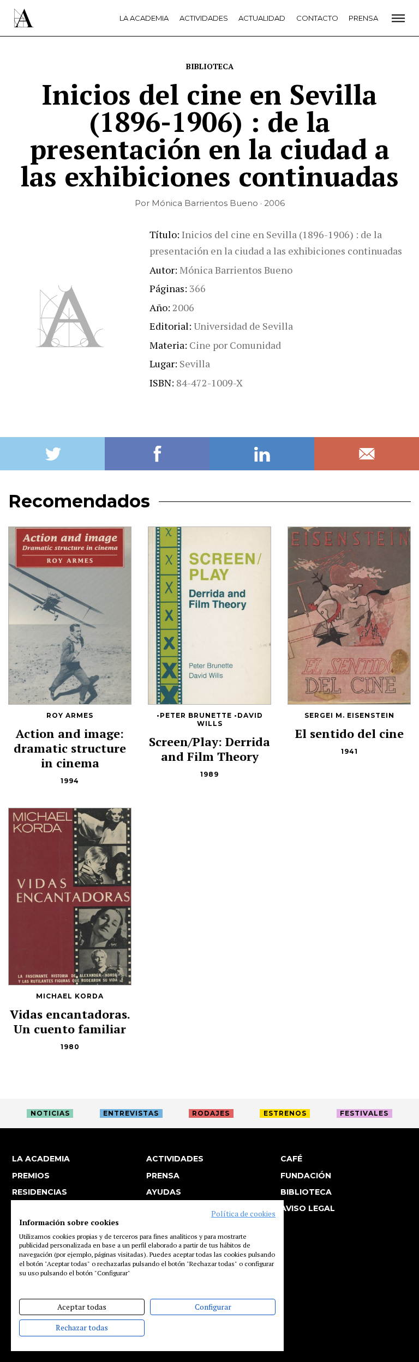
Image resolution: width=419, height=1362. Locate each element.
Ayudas (163, 1192)
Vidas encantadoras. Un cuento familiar (70, 1021)
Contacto (317, 18)
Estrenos (285, 1113)
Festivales (364, 1113)
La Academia (144, 18)
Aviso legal (307, 1208)
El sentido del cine (349, 733)
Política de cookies (243, 1214)
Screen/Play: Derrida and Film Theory (209, 749)
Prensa (363, 18)
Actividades (203, 18)
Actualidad (261, 18)
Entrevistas (131, 1113)
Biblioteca (210, 66)
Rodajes (211, 1113)
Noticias (50, 1113)
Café (291, 1159)
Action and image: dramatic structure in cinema (70, 748)
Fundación (305, 1176)
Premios (31, 1176)
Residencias (39, 1192)
